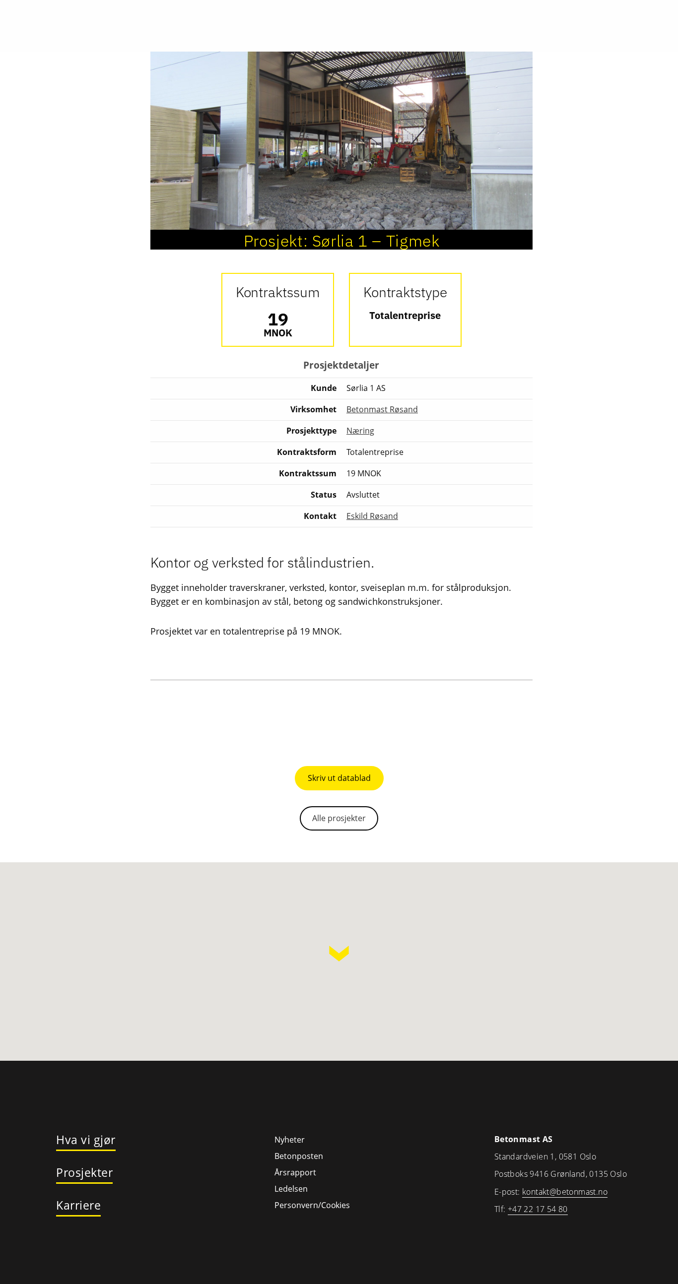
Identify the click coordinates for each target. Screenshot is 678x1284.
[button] (339, 954)
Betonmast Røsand (382, 409)
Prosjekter (84, 1172)
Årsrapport (295, 1172)
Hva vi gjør (86, 1140)
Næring (360, 430)
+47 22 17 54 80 (538, 1209)
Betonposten (298, 1156)
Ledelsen (291, 1188)
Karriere (78, 1205)
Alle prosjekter (339, 818)
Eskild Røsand (372, 516)
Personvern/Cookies (312, 1205)
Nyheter (289, 1139)
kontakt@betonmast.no (565, 1191)
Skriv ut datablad (339, 777)
